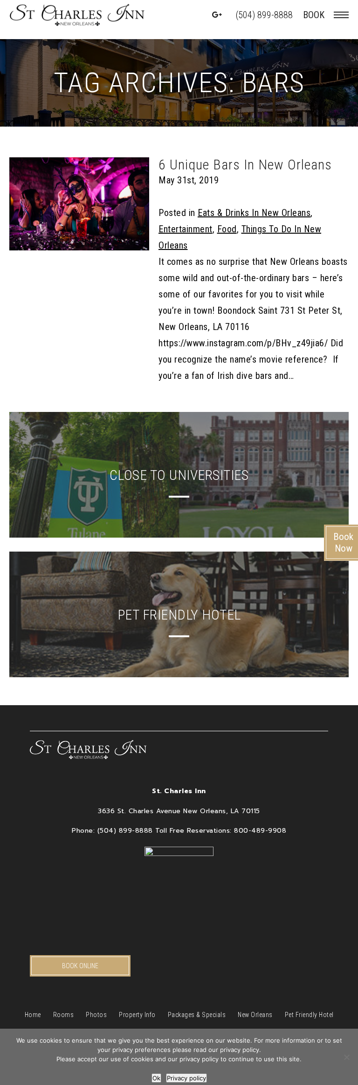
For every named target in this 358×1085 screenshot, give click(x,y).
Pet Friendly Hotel (309, 1014)
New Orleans (255, 1014)
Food (227, 229)
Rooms (63, 1014)
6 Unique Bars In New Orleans (245, 164)
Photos (96, 1014)
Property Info (137, 1014)
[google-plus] (217, 15)
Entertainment (185, 229)
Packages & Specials (197, 1014)
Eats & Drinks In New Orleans (254, 212)
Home (33, 1014)
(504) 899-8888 (264, 15)
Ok (156, 1078)
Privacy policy (186, 1078)
